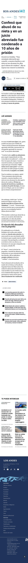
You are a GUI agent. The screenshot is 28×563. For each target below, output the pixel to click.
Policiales (9, 17)
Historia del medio (8, 532)
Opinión (5, 502)
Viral (4, 513)
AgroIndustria (6, 509)
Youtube (18, 469)
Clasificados (6, 524)
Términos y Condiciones (9, 526)
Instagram (8, 469)
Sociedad (5, 492)
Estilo (4, 507)
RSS (4, 530)
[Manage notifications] (24, 556)
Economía (5, 489)
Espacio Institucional (8, 515)
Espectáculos (6, 498)
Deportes (5, 496)
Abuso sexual (12, 281)
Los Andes (2, 17)
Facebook (4, 469)
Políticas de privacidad (9, 528)
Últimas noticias (7, 485)
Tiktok (11, 469)
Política (5, 487)
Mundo (5, 500)
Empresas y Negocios (8, 504)
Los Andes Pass (7, 519)
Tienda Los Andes (7, 522)
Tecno (4, 511)
